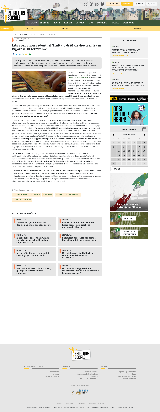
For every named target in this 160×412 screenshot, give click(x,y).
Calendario (128, 23)
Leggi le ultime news (22, 200)
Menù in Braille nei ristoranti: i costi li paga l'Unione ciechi (32, 254)
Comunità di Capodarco (88, 379)
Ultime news (129, 40)
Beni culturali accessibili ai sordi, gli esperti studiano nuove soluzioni (33, 270)
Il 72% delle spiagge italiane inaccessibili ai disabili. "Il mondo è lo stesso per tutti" (80, 270)
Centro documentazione (126, 376)
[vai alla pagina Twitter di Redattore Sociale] (92, 4)
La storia (55, 374)
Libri (91, 23)
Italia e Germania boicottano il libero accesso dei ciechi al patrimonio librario (78, 224)
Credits (102, 403)
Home (14, 34)
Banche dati (102, 23)
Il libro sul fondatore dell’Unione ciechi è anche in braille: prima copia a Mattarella (33, 240)
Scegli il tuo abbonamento (68, 195)
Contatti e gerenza (52, 376)
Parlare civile (93, 376)
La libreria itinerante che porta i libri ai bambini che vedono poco (79, 239)
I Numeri (56, 23)
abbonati (127, 4)
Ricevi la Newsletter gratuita (26, 195)
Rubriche (68, 23)
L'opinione (81, 23)
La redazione (54, 372)
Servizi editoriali (129, 379)
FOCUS (116, 168)
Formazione (131, 374)
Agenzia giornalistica (127, 372)
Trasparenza (69, 403)
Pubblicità (58, 403)
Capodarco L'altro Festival (87, 374)
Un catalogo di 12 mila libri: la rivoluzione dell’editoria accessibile (77, 255)
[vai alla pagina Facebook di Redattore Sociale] (86, 4)
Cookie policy (92, 403)
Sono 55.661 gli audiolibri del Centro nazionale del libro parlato (34, 223)
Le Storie (44, 23)
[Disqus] (57, 310)
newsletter (113, 4)
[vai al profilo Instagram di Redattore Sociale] (97, 4)
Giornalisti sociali (91, 372)
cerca (153, 4)
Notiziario (32, 23)
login (140, 4)
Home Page (47, 195)
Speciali (115, 23)
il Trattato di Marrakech (77, 78)
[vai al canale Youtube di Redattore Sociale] (102, 4)
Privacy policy (81, 403)
